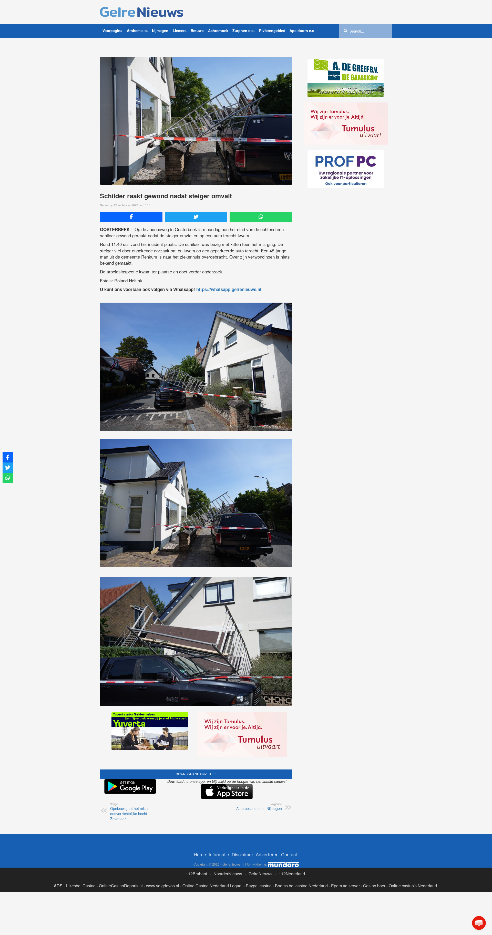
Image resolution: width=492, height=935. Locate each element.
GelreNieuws (260, 874)
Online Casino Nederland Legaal (212, 886)
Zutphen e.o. (243, 30)
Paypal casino (259, 886)
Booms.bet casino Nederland (301, 886)
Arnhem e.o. (137, 30)
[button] (479, 923)
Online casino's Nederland (413, 886)
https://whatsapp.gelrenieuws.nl (228, 289)
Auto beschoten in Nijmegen (259, 806)
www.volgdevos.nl (162, 886)
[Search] (345, 30)
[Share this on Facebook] (131, 217)
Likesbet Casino (81, 886)
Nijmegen (160, 30)
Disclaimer (242, 854)
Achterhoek (218, 30)
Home (200, 854)
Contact (289, 854)
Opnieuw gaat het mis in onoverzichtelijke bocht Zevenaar (129, 811)
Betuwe (197, 30)
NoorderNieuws (227, 874)
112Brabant (196, 874)
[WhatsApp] (261, 217)
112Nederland (292, 874)
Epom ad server (345, 886)
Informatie (219, 854)
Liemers (180, 30)
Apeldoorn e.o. (302, 30)
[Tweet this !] (196, 217)
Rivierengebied (272, 30)
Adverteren (267, 854)
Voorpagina (112, 30)
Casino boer (374, 886)
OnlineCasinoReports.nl (121, 886)
